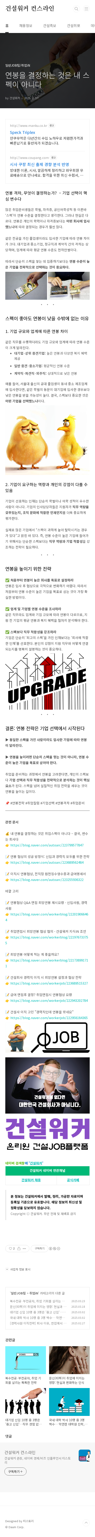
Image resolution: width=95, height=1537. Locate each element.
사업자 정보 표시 (20, 1269)
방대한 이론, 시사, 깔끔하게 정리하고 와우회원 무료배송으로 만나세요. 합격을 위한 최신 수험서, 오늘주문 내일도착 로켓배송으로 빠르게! (46, 173)
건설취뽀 (73, 25)
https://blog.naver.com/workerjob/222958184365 (49, 1017)
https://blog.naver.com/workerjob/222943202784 (49, 1000)
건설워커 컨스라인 (29, 9)
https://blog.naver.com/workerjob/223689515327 (49, 983)
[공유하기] (19, 1248)
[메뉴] (86, 8)
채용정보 (25, 25)
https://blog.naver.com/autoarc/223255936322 (47, 879)
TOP (86, 1522)
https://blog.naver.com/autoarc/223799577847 (47, 845)
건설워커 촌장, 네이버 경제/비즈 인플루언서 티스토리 (37, 1460)
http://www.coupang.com (29, 158)
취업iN (33, 1293)
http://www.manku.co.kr (28, 125)
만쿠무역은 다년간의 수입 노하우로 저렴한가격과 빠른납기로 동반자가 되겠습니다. (46, 140)
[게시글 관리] (24, 1248)
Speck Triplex (22, 132)
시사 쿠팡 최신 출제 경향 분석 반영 (39, 164)
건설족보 (49, 25)
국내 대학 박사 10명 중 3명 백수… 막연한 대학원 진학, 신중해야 (37, 1320)
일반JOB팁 (18, 1293)
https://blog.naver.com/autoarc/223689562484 (47, 862)
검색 (76, 9)
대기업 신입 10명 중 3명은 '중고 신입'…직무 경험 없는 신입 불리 (38, 1314)
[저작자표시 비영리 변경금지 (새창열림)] (54, 1248)
